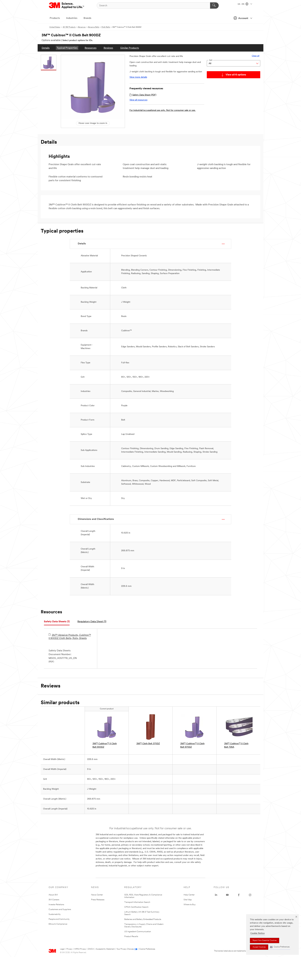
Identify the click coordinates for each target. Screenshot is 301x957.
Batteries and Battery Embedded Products (142, 919)
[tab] (57, 621)
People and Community (59, 919)
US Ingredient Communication (137, 932)
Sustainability (55, 914)
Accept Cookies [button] (259, 947)
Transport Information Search (137, 902)
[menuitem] (45, 48)
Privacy (69, 949)
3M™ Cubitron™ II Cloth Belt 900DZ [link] (104, 745)
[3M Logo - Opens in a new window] (66, 5)
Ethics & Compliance (58, 924)
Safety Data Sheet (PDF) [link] (144, 95)
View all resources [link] (138, 100)
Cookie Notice (257, 933)
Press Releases (97, 900)
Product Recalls (131, 936)
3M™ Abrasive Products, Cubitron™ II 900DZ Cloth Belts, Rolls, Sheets (70, 637)
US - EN (241, 4)
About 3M (53, 895)
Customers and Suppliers (60, 909)
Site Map (188, 900)
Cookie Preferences (147, 949)
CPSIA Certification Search (136, 907)
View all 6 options (236, 75)
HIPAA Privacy (80, 949)
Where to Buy (190, 905)
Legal (62, 949)
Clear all (255, 56)
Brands (87, 18)
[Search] (214, 5)
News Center (97, 895)
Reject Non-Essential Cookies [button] (265, 940)
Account (243, 18)
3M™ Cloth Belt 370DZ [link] (148, 743)
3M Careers (54, 900)
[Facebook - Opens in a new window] (238, 895)
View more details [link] (138, 77)
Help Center (189, 895)
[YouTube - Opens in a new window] (227, 895)
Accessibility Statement (105, 949)
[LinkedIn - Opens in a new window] (216, 895)
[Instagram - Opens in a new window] (250, 895)
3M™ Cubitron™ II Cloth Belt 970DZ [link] (192, 745)
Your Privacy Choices (125, 949)
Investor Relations (56, 905)
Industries (71, 18)
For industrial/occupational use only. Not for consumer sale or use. (162, 110)
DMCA (91, 949)
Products (55, 18)
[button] (279, 947)
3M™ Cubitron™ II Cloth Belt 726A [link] (236, 745)
